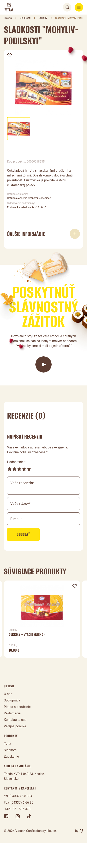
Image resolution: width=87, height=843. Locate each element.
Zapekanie (11, 756)
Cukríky (43, 17)
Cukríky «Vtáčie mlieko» (27, 634)
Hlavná (8, 17)
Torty (7, 743)
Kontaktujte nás (15, 720)
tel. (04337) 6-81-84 (18, 796)
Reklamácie (12, 713)
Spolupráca (12, 700)
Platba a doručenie (17, 707)
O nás (8, 694)
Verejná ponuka (15, 726)
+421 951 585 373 (17, 809)
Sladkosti (25, 17)
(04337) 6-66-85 (22, 802)
